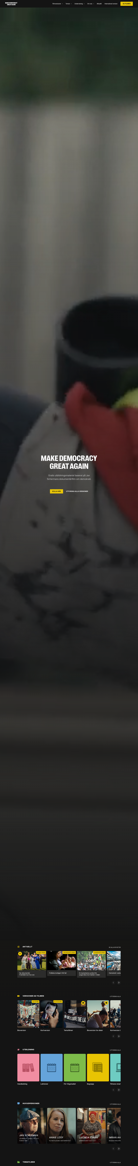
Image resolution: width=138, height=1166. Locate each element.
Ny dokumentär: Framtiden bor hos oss (26, 974)
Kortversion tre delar (118, 1030)
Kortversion (45, 1030)
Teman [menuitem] (68, 4)
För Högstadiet (70, 1084)
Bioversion (21, 1030)
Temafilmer (68, 1030)
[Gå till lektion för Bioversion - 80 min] (52, 1067)
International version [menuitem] (111, 4)
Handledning (22, 1084)
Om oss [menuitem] (89, 4)
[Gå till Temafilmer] (75, 1014)
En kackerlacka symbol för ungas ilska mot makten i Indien (89, 974)
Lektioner (44, 1084)
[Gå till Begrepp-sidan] (98, 1067)
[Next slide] (119, 982)
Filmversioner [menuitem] (56, 4)
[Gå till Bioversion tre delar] (98, 1014)
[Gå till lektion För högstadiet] (75, 1067)
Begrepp (90, 1084)
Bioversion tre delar (95, 1030)
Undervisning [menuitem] (78, 4)
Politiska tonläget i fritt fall (57, 973)
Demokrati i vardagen (116, 973)
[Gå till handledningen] (28, 1067)
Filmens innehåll (116, 1084)
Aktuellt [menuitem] (99, 4)
